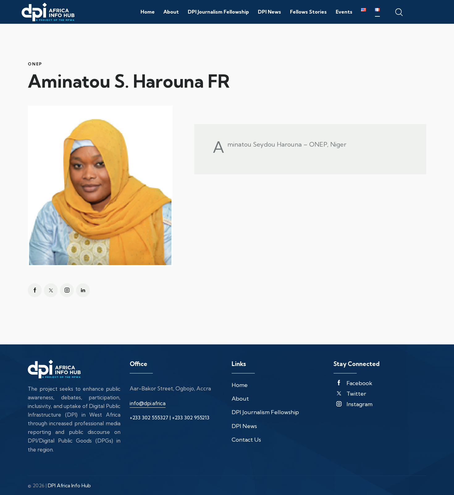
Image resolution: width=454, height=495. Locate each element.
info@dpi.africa (148, 403)
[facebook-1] (35, 290)
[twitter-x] (51, 290)
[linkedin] (83, 290)
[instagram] (67, 290)
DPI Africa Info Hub (69, 485)
